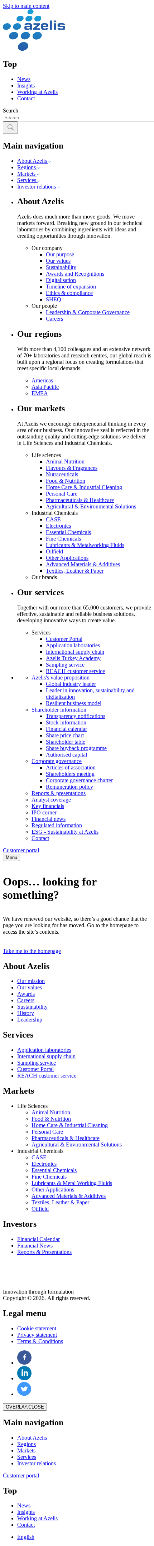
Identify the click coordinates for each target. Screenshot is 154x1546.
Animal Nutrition (65, 461)
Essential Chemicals (68, 532)
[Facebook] (24, 1363)
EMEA (40, 393)
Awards (26, 994)
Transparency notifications (75, 716)
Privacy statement (37, 1335)
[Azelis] (34, 49)
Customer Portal (64, 639)
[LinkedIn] (24, 1378)
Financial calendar (66, 729)
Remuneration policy (69, 787)
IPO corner (44, 812)
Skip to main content (26, 6)
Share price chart (65, 735)
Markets (27, 174)
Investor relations (37, 187)
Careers (54, 319)
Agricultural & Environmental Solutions (91, 506)
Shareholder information (59, 710)
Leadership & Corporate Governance (88, 312)
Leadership (29, 1020)
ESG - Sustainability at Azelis (65, 832)
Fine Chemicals (63, 539)
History (25, 1013)
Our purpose (60, 254)
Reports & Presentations (44, 1252)
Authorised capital (66, 755)
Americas (42, 380)
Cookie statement (36, 1328)
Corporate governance (57, 761)
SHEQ (53, 299)
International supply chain (75, 652)
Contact (26, 98)
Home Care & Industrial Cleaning (84, 487)
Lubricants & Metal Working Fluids (72, 1183)
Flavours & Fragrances (71, 468)
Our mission (31, 981)
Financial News (35, 1246)
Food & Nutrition (65, 481)
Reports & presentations (59, 793)
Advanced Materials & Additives (83, 564)
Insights (26, 85)
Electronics (58, 526)
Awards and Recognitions (75, 274)
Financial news (49, 819)
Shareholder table (65, 742)
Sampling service (65, 665)
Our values (58, 261)
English (25, 1537)
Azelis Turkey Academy (73, 658)
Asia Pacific (45, 387)
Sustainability (61, 267)
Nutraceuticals (62, 474)
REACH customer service (75, 671)
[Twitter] (24, 1394)
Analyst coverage (51, 800)
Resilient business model (73, 703)
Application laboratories (73, 645)
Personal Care (61, 494)
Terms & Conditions (40, 1341)
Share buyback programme (76, 748)
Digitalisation (61, 280)
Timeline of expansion (71, 286)
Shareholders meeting (70, 774)
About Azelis (32, 161)
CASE (53, 519)
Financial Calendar (38, 1239)
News (23, 79)
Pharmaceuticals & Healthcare (80, 500)
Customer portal (21, 850)
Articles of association (71, 767)
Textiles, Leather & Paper (75, 571)
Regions (27, 167)
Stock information (66, 722)
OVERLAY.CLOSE (25, 1407)
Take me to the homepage (32, 951)
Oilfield (54, 551)
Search (10, 110)
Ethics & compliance (69, 293)
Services (27, 180)
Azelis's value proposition (61, 677)
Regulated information (57, 825)
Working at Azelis (37, 92)
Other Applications (67, 558)
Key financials (48, 806)
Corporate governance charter (79, 780)
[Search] (10, 127)
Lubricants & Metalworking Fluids (85, 545)
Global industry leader (71, 684)
